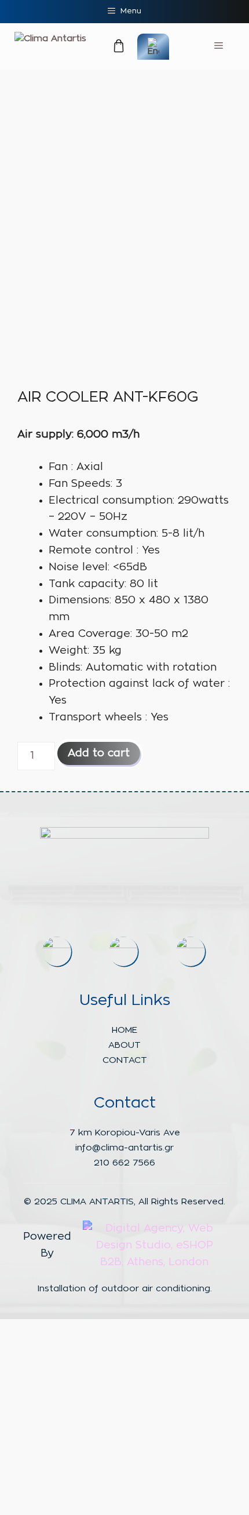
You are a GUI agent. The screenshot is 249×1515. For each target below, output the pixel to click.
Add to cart (99, 753)
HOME (124, 1030)
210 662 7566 (124, 1163)
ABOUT (124, 1045)
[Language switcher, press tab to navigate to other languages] (153, 47)
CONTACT (124, 1060)
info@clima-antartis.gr (124, 1147)
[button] (105, 47)
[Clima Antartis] (50, 39)
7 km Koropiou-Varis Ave (124, 1132)
